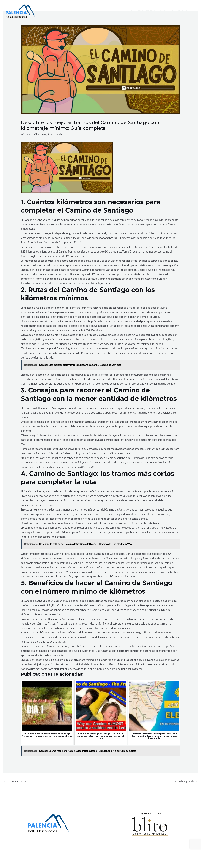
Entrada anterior (14, 781)
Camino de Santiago (34, 134)
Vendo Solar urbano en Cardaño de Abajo (160, 11)
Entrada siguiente (186, 781)
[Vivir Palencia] (20, 10)
